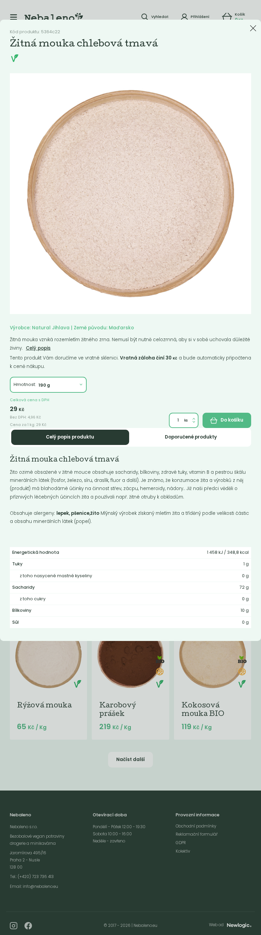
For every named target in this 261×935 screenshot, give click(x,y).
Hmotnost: (25, 384)
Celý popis (38, 348)
